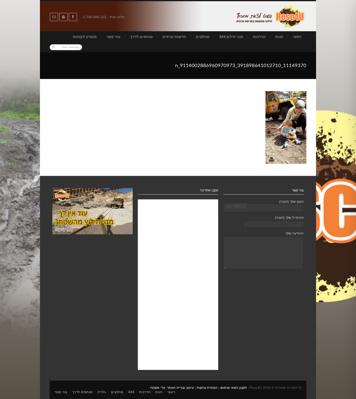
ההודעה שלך (295, 233)
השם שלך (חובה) (291, 201)
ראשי (297, 37)
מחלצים (202, 37)
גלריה (101, 392)
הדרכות (259, 37)
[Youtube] (63, 17)
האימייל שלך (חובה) (289, 217)
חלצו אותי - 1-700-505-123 (103, 17)
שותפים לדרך (141, 37)
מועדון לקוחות (85, 37)
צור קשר (113, 37)
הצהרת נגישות (207, 388)
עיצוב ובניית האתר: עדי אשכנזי (172, 388)
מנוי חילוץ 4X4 (231, 37)
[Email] (54, 17)
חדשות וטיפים (174, 37)
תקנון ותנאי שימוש (233, 388)
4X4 (131, 392)
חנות (279, 37)
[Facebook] (73, 17)
